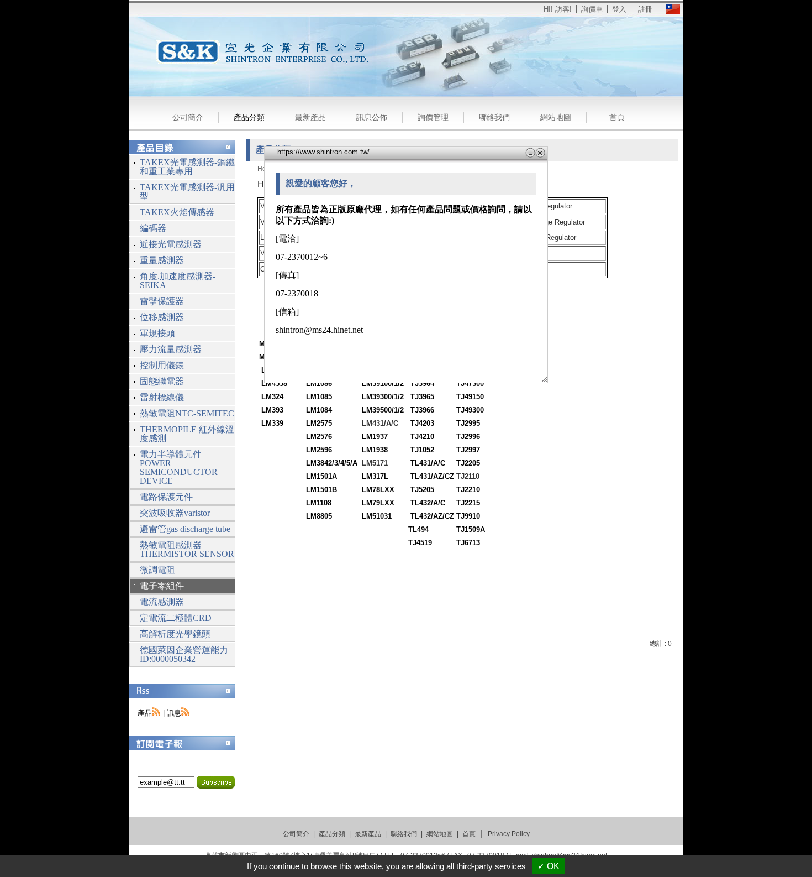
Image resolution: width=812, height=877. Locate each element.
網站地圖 (555, 117)
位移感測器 (162, 317)
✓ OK (548, 866)
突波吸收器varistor (175, 513)
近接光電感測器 (171, 244)
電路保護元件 (166, 497)
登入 (619, 9)
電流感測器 (162, 602)
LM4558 (274, 383)
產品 (145, 713)
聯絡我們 (494, 117)
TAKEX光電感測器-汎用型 (187, 191)
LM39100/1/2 (383, 383)
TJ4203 (422, 423)
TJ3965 (422, 397)
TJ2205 (468, 463)
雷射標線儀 (162, 397)
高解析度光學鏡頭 (175, 634)
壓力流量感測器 (171, 349)
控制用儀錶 (162, 365)
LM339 (272, 423)
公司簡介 (187, 117)
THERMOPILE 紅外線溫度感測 (187, 434)
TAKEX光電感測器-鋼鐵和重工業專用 (187, 167)
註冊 (645, 9)
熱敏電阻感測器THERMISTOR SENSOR (187, 549)
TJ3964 (422, 383)
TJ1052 (422, 450)
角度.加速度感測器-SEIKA (177, 281)
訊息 (174, 713)
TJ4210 (422, 436)
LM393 (272, 410)
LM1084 (319, 410)
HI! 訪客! (558, 9)
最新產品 (310, 117)
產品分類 (249, 117)
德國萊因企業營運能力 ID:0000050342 (184, 654)
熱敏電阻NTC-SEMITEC (187, 413)
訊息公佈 (371, 117)
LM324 (272, 397)
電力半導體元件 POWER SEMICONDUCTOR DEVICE (179, 468)
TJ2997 (468, 450)
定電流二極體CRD (176, 618)
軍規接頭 (157, 333)
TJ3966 (422, 410)
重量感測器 (162, 260)
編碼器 (153, 228)
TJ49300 (470, 410)
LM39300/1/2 (383, 397)
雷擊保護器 (162, 301)
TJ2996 (468, 436)
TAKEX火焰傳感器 (177, 212)
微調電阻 (157, 570)
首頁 (617, 117)
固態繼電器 (162, 381)
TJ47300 (470, 383)
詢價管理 (433, 117)
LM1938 (375, 450)
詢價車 (592, 9)
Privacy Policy (509, 834)
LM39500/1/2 (383, 410)
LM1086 (319, 383)
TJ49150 (470, 397)
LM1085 (319, 397)
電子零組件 (162, 586)
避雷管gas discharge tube (185, 529)
